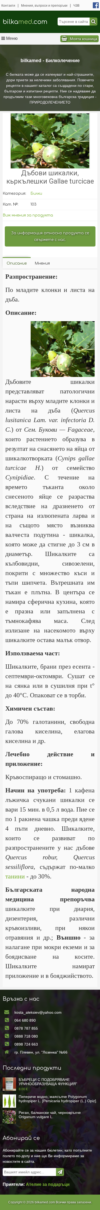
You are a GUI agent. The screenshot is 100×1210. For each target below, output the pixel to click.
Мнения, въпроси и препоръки (44, 5)
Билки (36, 194)
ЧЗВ (76, 5)
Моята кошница (83, 39)
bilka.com (25, 22)
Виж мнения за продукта (28, 215)
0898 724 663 (26, 1044)
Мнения (42, 263)
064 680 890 (25, 1020)
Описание (17, 263)
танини (15, 876)
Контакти (8, 5)
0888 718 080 (26, 1036)
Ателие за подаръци (48, 1184)
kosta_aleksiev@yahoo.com (38, 1012)
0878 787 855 (26, 1028)
